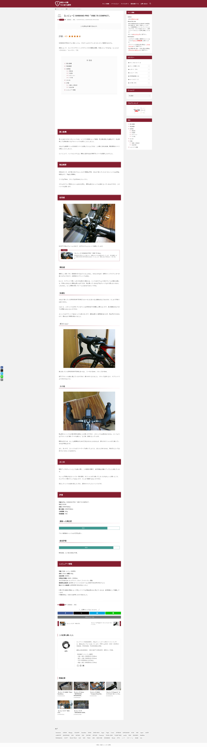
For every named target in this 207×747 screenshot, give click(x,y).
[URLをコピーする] (2, 379)
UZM (93, 738)
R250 (130, 735)
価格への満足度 (73, 85)
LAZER (147, 732)
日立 (141, 738)
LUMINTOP (58, 735)
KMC (137, 732)
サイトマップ (136, 34)
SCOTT (66, 738)
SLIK (80, 738)
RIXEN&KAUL (59, 738)
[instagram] (81, 666)
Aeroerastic (58, 732)
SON (84, 738)
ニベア (123, 738)
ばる (66, 651)
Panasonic (101, 735)
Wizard (113, 738)
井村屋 (136, 738)
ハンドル (61, 19)
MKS (72, 735)
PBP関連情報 (134, 76)
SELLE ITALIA (73, 738)
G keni (112, 732)
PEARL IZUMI (109, 735)
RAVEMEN (135, 735)
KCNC (132, 732)
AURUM (65, 732)
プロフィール (134, 19)
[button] (65, 613)
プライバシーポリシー (134, 50)
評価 (67, 83)
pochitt (125, 735)
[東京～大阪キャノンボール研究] (63, 3)
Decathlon (83, 732)
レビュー (133, 72)
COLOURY (76, 732)
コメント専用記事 (137, 40)
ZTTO (118, 738)
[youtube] (83, 666)
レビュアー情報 (71, 90)
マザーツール (130, 738)
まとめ (68, 80)
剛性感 (71, 71)
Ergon (102, 732)
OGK (83, 735)
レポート (133, 69)
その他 (71, 77)
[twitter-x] (78, 666)
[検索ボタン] (150, 3)
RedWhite (142, 735)
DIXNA (89, 732)
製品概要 (69, 66)
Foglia (107, 732)
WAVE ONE (99, 738)
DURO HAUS (96, 732)
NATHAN (78, 735)
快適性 (71, 73)
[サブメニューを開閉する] (149, 66)
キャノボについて (135, 62)
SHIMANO (69, 19)
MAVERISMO (66, 735)
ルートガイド (134, 79)
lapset (141, 732)
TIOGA (88, 738)
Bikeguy (70, 732)
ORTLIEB (95, 735)
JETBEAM (118, 732)
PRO (74, 19)
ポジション (72, 75)
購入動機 (69, 63)
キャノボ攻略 (135, 66)
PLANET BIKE (118, 735)
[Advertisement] (89, 110)
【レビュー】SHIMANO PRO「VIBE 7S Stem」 (88, 253)
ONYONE (88, 735)
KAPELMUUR (126, 732)
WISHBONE (107, 738)
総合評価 (71, 87)
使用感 (68, 69)
